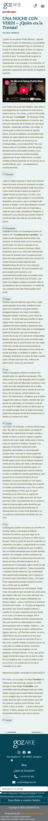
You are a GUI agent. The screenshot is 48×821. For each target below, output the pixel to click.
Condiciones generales (20, 816)
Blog (24, 765)
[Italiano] (10, 11)
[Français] (6, 11)
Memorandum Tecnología (31, 813)
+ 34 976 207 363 (26, 777)
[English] (4, 11)
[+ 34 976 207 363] (15, 776)
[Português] (13, 11)
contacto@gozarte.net (26, 782)
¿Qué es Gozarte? (24, 770)
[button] (42, 6)
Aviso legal (5, 816)
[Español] (15, 11)
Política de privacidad (9, 819)
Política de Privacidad (27, 793)
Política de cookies (27, 819)
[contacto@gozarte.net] (13, 782)
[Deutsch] (8, 11)
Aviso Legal (13, 793)
